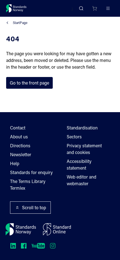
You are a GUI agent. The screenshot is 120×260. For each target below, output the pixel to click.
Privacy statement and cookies (84, 149)
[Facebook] (24, 246)
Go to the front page (29, 83)
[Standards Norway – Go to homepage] (16, 8)
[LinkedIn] (13, 246)
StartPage (20, 22)
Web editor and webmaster (81, 180)
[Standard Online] (57, 229)
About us (19, 136)
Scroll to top (34, 207)
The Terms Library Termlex (27, 184)
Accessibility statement (79, 164)
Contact (17, 128)
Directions (20, 145)
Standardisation (82, 128)
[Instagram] (53, 246)
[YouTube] (38, 246)
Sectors (74, 136)
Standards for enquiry (31, 172)
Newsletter (20, 154)
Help (14, 163)
